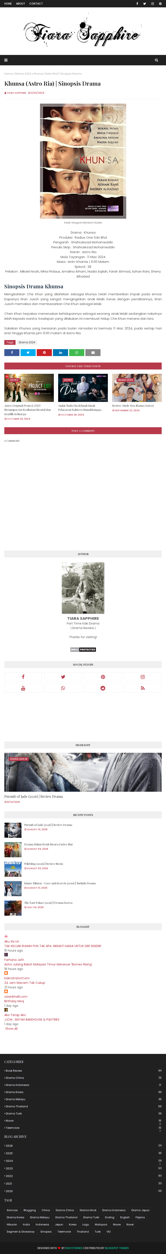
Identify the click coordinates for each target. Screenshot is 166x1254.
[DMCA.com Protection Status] (83, 651)
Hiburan (12, 1224)
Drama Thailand (84, 1106)
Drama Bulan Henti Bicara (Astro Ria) (48, 844)
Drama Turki (84, 1113)
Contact (36, 3)
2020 (84, 1191)
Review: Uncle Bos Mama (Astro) (133, 405)
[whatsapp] (63, 688)
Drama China (83, 1078)
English (125, 1217)
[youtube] (23, 688)
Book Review (83, 1071)
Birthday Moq (14, 1001)
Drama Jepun (140, 1210)
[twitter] (145, 3)
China (46, 1210)
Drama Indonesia (83, 1085)
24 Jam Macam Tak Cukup (24, 983)
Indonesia (42, 1224)
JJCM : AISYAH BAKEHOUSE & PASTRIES (31, 1019)
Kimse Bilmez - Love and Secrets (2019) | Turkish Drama (60, 883)
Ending (109, 1217)
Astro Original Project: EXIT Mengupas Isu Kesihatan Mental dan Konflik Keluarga (27, 410)
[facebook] (137, 3)
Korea (73, 1224)
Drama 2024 (23, 73)
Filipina (140, 1217)
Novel (130, 1224)
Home (8, 3)
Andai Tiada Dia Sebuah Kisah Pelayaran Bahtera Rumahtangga (79, 408)
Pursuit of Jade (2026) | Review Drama (33, 796)
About (20, 3)
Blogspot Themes (117, 1248)
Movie (83, 1121)
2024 (84, 1161)
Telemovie (83, 1128)
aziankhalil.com (15, 996)
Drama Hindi (88, 1210)
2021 (84, 1184)
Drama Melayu (83, 1099)
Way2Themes (74, 1248)
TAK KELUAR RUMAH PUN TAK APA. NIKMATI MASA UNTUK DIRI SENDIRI (52, 946)
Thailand (83, 1231)
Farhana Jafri (14, 960)
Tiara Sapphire (16, 93)
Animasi (12, 1210)
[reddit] (103, 688)
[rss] (143, 688)
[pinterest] (160, 3)
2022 (84, 1176)
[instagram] (152, 3)
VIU (109, 1231)
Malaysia (101, 1224)
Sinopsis (46, 1231)
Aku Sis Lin (11, 941)
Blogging (30, 1210)
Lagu (85, 1224)
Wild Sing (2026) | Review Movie (43, 863)
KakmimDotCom (17, 978)
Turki (98, 1231)
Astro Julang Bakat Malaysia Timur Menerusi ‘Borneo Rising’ (48, 964)
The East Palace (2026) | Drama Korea (48, 902)
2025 (83, 1153)
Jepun (59, 1224)
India (26, 1224)
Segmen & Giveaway (21, 1231)
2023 (84, 1168)
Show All (11, 1028)
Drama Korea (84, 1092)
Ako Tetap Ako (15, 1015)
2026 (83, 1146)
